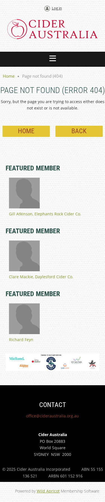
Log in (57, 8)
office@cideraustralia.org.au (52, 415)
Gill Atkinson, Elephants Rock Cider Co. (45, 213)
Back (79, 131)
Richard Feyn (21, 339)
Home (9, 76)
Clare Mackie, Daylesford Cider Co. (41, 276)
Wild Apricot (48, 491)
